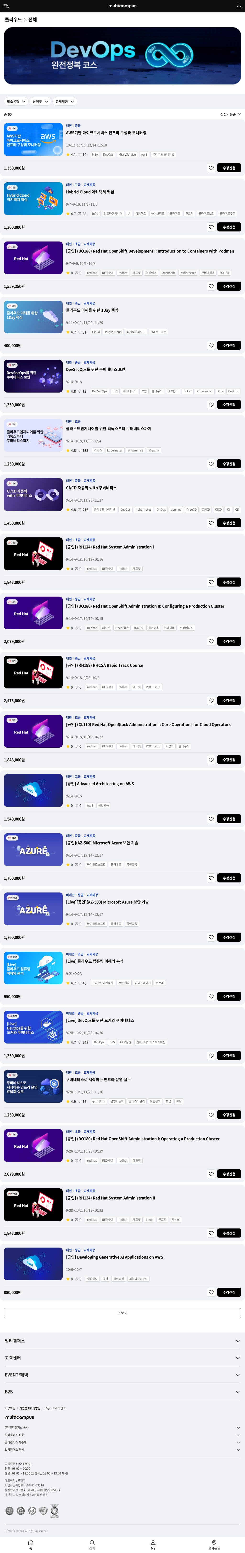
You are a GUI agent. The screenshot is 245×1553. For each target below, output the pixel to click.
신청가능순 (228, 114)
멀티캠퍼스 (15, 1341)
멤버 (239, 6)
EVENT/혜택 (16, 1374)
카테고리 (6, 6)
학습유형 (13, 101)
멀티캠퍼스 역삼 (14, 1450)
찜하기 (211, 167)
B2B (9, 1391)
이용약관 (10, 1408)
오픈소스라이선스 (55, 1408)
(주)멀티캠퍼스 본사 (16, 1428)
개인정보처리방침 (29, 1408)
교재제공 (62, 101)
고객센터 (13, 1357)
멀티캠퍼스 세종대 (16, 1442)
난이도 (37, 101)
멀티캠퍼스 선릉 (14, 1435)
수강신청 (229, 167)
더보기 (122, 1313)
